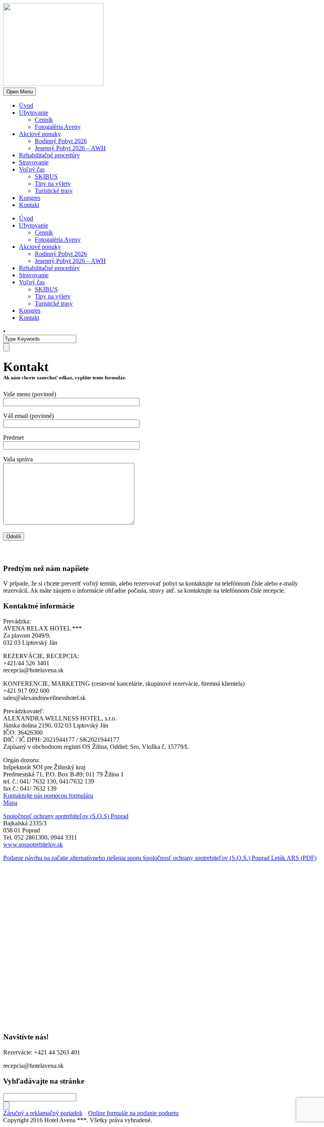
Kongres (29, 197)
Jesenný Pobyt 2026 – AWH (70, 148)
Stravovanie (34, 162)
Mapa (10, 802)
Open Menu (19, 92)
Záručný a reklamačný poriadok (43, 1113)
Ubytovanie (33, 112)
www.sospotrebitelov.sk (33, 844)
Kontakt (29, 205)
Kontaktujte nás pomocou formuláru (48, 795)
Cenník (44, 119)
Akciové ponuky (40, 134)
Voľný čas (32, 169)
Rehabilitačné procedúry (49, 155)
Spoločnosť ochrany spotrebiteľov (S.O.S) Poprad (65, 816)
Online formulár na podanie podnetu (133, 1113)
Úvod (26, 105)
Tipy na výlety (53, 183)
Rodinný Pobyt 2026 (61, 141)
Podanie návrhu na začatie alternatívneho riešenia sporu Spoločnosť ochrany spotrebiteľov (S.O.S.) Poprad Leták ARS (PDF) (159, 858)
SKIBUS (46, 176)
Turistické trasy (54, 190)
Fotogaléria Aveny (58, 126)
